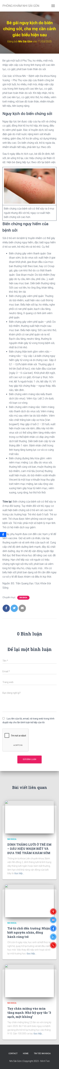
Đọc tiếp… (19, 873)
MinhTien (45, 1061)
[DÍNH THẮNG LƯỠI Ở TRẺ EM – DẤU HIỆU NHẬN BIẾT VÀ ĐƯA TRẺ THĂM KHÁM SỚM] (29, 816)
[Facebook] (3, 534)
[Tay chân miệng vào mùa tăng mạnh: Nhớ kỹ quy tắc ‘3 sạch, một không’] (29, 980)
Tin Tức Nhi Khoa (42, 1053)
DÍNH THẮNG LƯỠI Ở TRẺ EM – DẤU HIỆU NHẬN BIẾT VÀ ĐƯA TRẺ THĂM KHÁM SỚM (29, 848)
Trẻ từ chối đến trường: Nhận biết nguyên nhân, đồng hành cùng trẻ (28, 932)
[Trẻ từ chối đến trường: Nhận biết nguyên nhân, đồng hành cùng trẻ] (29, 900)
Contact (13, 1053)
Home (26, 1053)
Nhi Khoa (23, 598)
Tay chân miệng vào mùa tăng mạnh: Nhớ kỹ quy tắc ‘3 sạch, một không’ (29, 1012)
